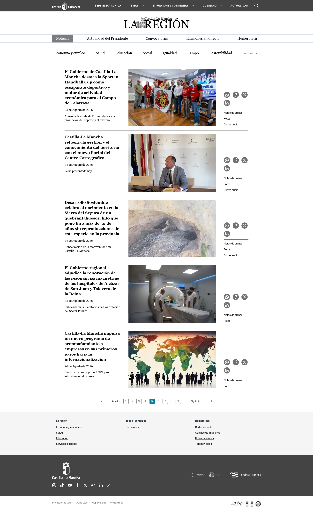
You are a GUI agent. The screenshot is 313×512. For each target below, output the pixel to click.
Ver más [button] (248, 53)
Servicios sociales (66, 443)
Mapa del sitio (99, 502)
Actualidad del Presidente (107, 38)
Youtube (70, 485)
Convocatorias (157, 38)
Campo (193, 53)
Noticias (62, 38)
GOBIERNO (210, 5)
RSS (109, 485)
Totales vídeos (203, 443)
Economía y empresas (69, 427)
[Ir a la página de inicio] (66, 5)
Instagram (54, 485)
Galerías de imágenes (207, 432)
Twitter (85, 485)
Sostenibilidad (220, 53)
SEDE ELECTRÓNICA (108, 5)
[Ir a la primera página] (105, 401)
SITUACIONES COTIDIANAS (171, 5)
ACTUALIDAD (239, 5)
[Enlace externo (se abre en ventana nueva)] (246, 504)
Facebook (78, 485)
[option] (69, 53)
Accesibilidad (116, 502)
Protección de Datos (62, 502)
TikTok (62, 485)
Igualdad (170, 53)
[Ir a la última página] (208, 401)
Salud (100, 53)
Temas (134, 5)
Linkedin (101, 485)
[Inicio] (96, 470)
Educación (123, 53)
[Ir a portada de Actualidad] (156, 24)
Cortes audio (231, 124)
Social (147, 53)
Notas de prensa (233, 112)
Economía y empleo (69, 53)
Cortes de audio (204, 427)
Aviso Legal (82, 502)
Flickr (93, 485)
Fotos (227, 118)
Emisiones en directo (203, 38)
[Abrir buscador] (256, 5)
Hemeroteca (247, 38)
